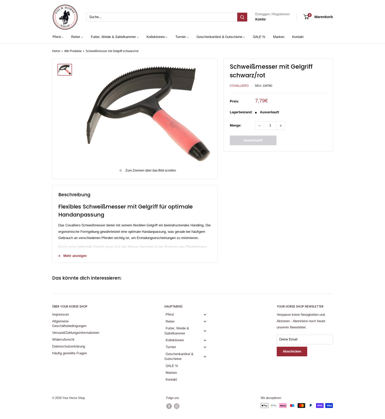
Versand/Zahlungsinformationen (75, 333)
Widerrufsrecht (63, 339)
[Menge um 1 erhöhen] (281, 126)
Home (56, 51)
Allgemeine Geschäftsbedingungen (69, 323)
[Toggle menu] (205, 314)
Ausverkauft (253, 140)
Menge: (235, 126)
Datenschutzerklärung (68, 346)
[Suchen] (242, 17)
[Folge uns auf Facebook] (169, 406)
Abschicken (292, 351)
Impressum (60, 314)
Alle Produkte (73, 51)
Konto (260, 19)
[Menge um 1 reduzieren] (259, 126)
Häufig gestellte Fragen (69, 353)
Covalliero (239, 86)
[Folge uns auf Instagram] (176, 406)
